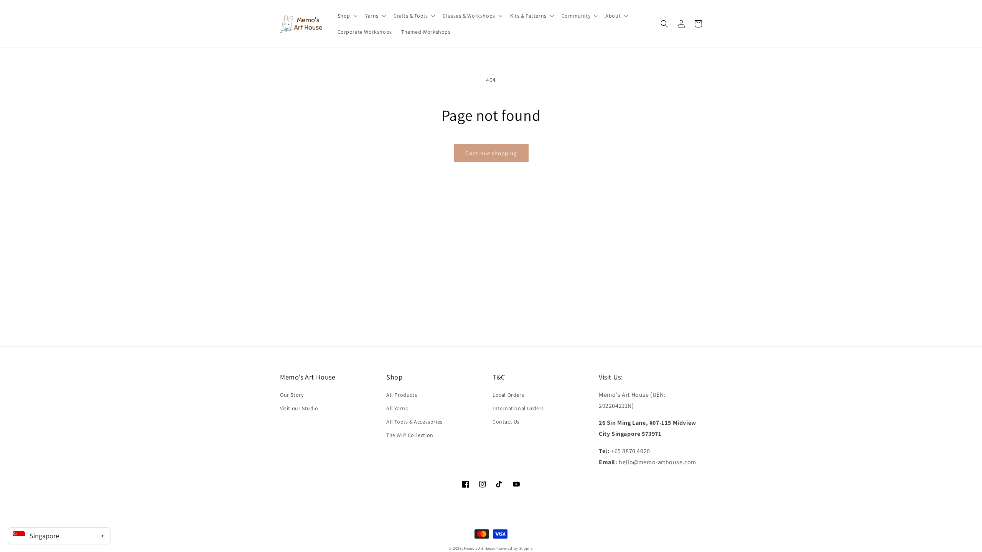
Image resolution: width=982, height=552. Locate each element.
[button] (347, 16)
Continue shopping (491, 153)
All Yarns (397, 408)
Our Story (291, 394)
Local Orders (508, 394)
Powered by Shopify (514, 548)
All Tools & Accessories (414, 421)
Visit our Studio (299, 408)
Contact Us (506, 421)
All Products (401, 394)
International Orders (518, 408)
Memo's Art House (479, 548)
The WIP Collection (409, 435)
